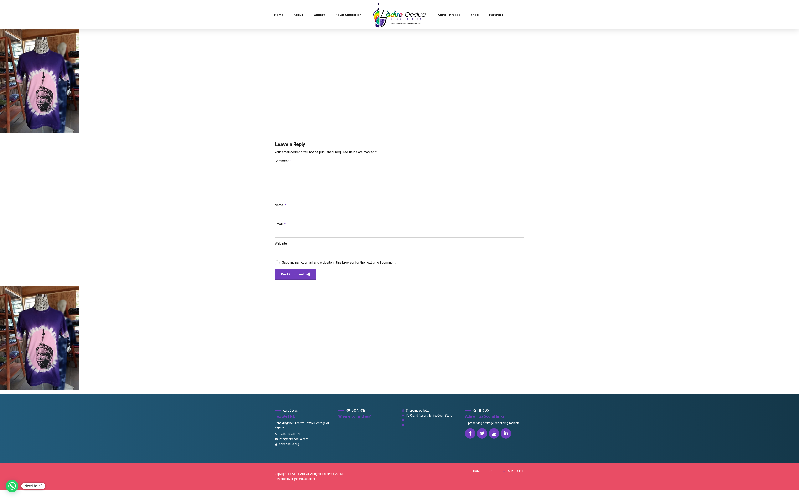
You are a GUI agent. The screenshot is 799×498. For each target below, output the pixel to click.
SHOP (491, 471)
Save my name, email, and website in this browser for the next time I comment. (339, 263)
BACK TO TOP (515, 471)
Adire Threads (449, 14)
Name (280, 205)
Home (278, 14)
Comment (283, 161)
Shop (475, 14)
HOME (477, 471)
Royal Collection (348, 14)
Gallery (319, 14)
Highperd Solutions (303, 479)
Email (280, 224)
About (298, 14)
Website (281, 243)
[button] (12, 486)
